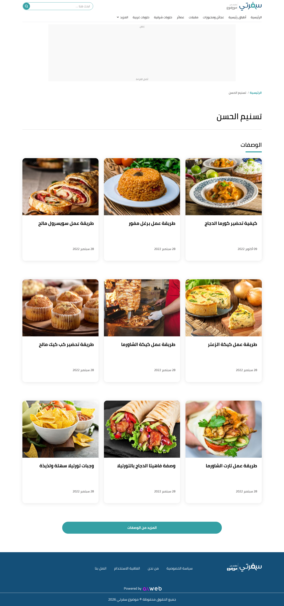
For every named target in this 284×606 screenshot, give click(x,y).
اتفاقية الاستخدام (127, 568)
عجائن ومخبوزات (213, 17)
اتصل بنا (100, 568)
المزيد (124, 17)
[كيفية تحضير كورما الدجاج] (223, 186)
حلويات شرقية (163, 17)
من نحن (153, 568)
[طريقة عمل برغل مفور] (142, 186)
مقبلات (193, 17)
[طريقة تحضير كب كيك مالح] (60, 307)
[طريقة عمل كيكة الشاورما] (142, 307)
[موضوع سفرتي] (244, 6)
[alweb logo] (152, 588)
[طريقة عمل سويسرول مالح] (60, 186)
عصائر (180, 17)
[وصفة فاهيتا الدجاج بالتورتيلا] (142, 429)
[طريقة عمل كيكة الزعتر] (223, 307)
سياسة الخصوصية (180, 568)
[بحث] (26, 6)
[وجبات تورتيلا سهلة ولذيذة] (60, 429)
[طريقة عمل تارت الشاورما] (223, 429)
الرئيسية (256, 17)
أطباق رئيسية (237, 17)
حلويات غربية (141, 17)
